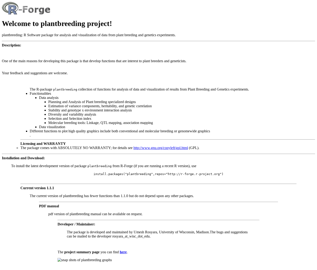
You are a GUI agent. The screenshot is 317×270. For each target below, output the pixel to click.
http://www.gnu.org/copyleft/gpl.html (160, 148)
